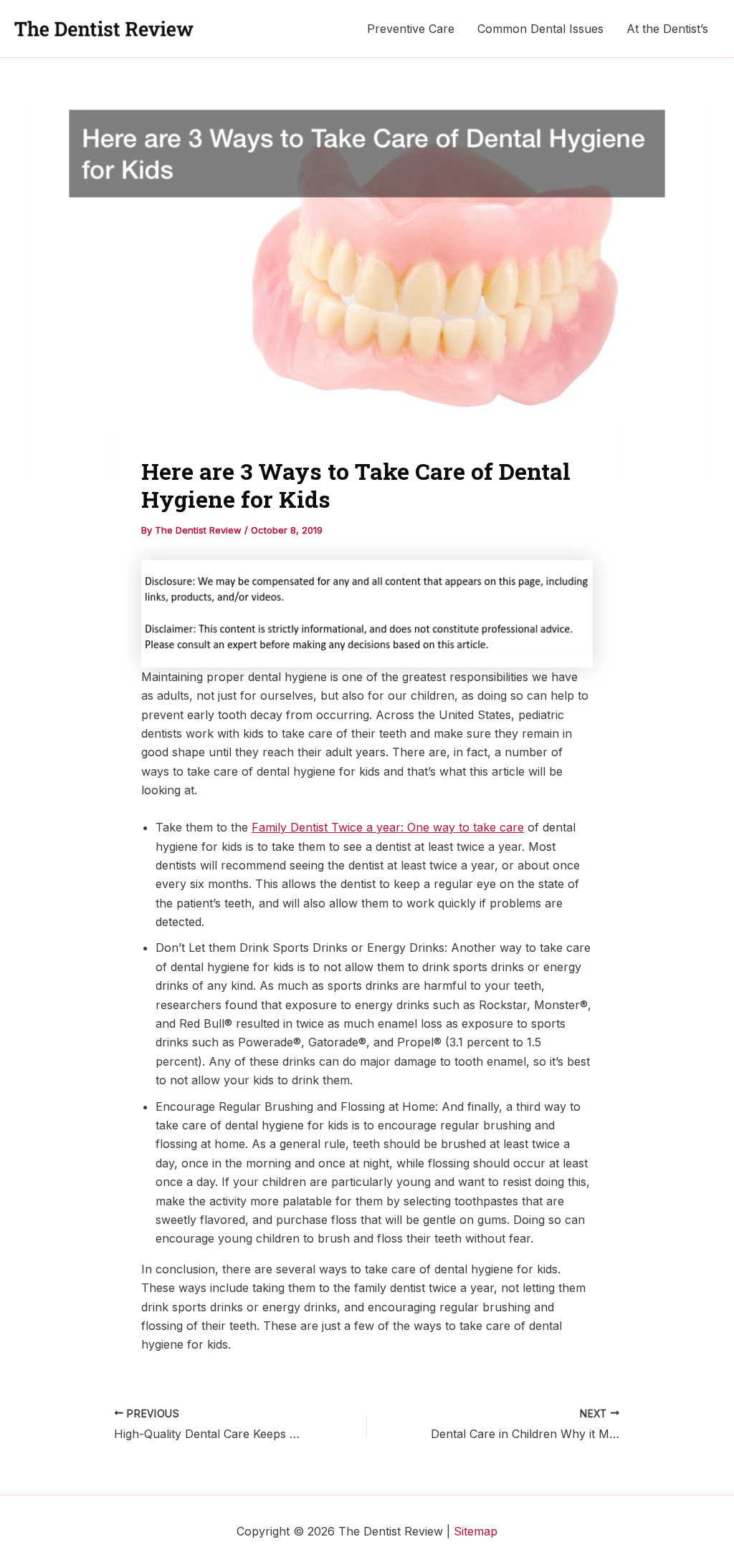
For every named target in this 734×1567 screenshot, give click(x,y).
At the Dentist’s (667, 28)
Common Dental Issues (540, 28)
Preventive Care (410, 28)
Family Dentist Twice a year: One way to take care (388, 827)
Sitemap (475, 1531)
